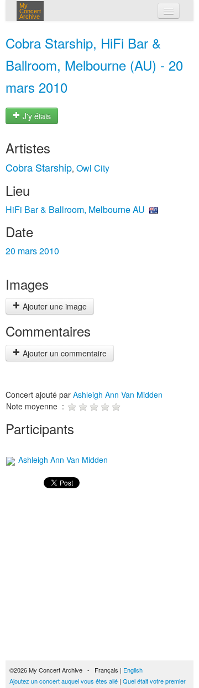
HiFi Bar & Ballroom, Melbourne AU (75, 209)
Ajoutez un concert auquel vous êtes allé (63, 680)
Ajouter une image (53, 306)
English (133, 669)
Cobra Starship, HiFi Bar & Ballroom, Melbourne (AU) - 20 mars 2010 (94, 65)
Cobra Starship (39, 167)
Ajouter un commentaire (63, 353)
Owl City (92, 168)
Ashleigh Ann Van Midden (118, 394)
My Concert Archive (30, 11)
